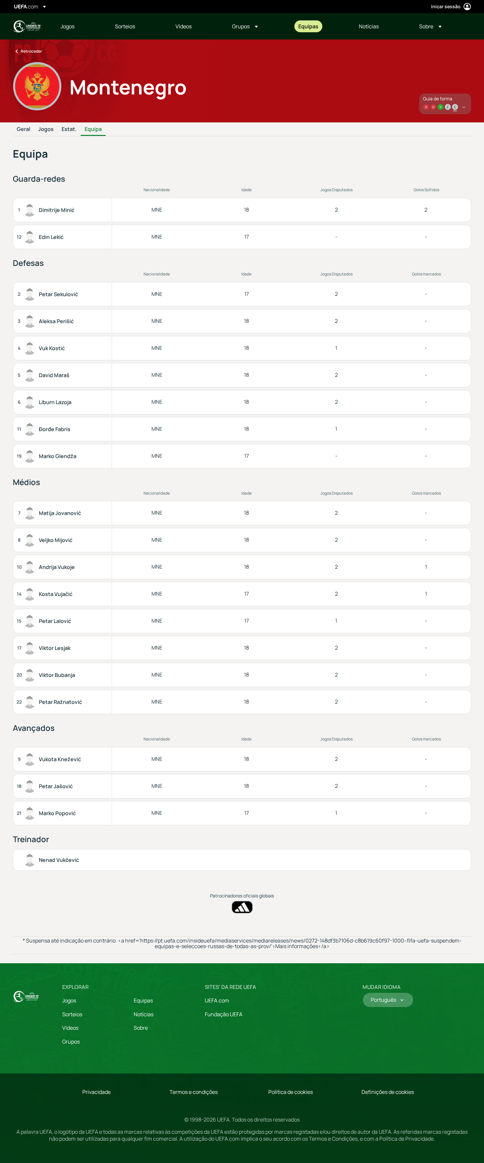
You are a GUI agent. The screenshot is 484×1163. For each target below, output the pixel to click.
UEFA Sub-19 (26, 26)
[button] (245, 26)
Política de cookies (290, 1092)
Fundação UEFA (223, 1014)
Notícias (143, 1014)
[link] (67, 26)
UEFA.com (217, 1000)
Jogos (46, 129)
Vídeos (70, 1027)
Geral (23, 129)
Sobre (141, 1027)
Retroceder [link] (31, 51)
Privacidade (96, 1092)
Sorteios (72, 1014)
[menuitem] (79, 26)
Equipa (93, 129)
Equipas (143, 1000)
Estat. (69, 129)
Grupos (71, 1041)
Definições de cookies (388, 1092)
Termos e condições (194, 1092)
